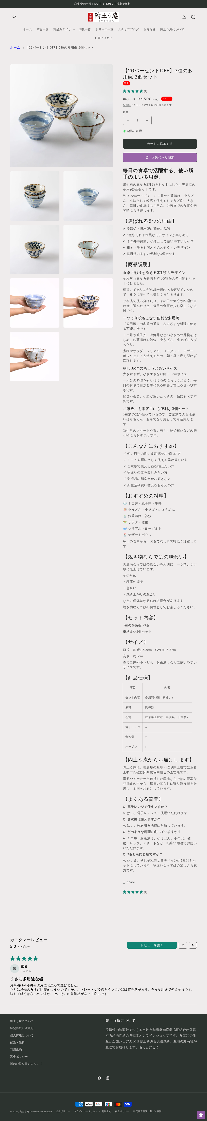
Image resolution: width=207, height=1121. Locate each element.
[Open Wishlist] (201, 1115)
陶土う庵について (22, 1021)
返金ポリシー (19, 1056)
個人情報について (22, 1035)
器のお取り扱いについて (26, 1064)
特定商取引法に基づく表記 (147, 1111)
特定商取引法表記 (22, 1028)
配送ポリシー (122, 1111)
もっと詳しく (149, 1047)
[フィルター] (183, 945)
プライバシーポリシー (86, 1111)
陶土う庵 (24, 1111)
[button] (14, 16)
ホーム (15, 47)
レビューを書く (152, 945)
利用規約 (16, 1049)
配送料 (127, 105)
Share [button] (131, 882)
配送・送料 (17, 1042)
